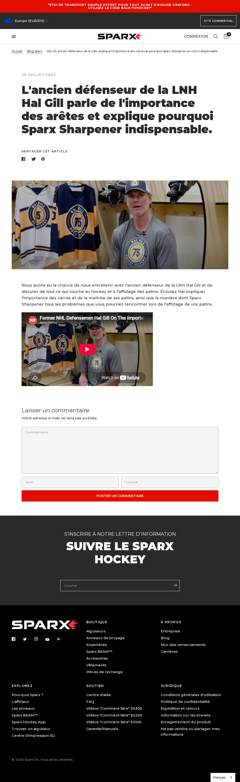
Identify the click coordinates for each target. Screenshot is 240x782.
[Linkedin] (62, 639)
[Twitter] (28, 639)
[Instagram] (39, 639)
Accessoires (97, 658)
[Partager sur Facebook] (24, 159)
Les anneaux (23, 708)
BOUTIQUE (96, 622)
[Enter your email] (175, 585)
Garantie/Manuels (102, 729)
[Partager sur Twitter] (34, 159)
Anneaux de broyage (105, 638)
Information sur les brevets (185, 715)
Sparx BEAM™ (99, 651)
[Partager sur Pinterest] (44, 159)
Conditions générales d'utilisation (191, 695)
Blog (165, 638)
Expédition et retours (180, 708)
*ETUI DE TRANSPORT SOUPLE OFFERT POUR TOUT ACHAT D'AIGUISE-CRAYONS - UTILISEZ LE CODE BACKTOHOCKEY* (120, 6)
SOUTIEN (95, 685)
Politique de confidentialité (185, 701)
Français (219, 777)
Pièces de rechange (104, 672)
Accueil (17, 51)
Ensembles (96, 644)
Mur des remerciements (183, 644)
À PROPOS (171, 622)
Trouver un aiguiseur (31, 729)
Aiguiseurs (96, 631)
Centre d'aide (98, 695)
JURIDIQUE (171, 685)
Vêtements (96, 665)
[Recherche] (216, 36)
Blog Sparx (34, 51)
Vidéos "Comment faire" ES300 (114, 708)
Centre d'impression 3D (33, 735)
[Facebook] (17, 639)
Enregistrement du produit (186, 722)
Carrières (169, 651)
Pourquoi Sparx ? (27, 695)
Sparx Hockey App (29, 722)
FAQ (90, 701)
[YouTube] (50, 639)
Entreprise (170, 631)
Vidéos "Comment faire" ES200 (114, 715)
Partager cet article (45, 151)
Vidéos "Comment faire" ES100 (113, 722)
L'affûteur (21, 701)
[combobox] (222, 777)
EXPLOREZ (22, 685)
